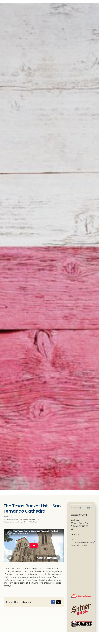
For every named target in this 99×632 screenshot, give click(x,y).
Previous (77, 507)
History (24, 522)
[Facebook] (53, 602)
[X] (58, 602)
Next (88, 507)
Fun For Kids (16, 522)
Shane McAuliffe (12, 520)
